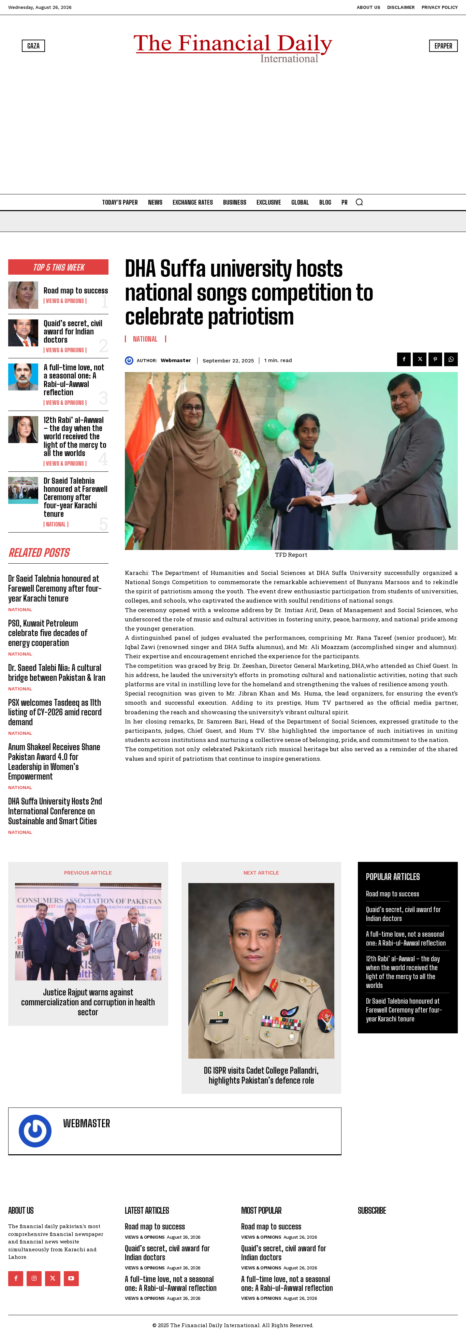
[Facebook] (404, 359)
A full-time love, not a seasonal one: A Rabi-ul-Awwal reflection (74, 380)
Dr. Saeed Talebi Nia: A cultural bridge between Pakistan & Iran (56, 673)
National (56, 524)
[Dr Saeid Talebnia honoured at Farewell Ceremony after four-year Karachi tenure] (23, 490)
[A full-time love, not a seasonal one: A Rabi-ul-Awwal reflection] (23, 376)
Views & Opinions (65, 301)
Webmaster (176, 360)
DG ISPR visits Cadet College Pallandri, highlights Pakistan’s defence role (261, 1075)
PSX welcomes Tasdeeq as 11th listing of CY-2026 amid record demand (55, 712)
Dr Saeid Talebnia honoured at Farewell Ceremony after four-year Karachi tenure (75, 497)
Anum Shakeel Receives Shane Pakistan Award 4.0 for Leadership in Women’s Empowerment (54, 761)
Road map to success (76, 290)
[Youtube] (71, 1278)
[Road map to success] (23, 294)
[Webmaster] (131, 360)
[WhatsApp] (451, 359)
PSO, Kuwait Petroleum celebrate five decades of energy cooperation (47, 633)
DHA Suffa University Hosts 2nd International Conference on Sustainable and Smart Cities (55, 811)
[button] (359, 202)
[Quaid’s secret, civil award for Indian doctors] (23, 332)
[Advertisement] (233, 130)
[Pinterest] (435, 359)
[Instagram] (34, 1278)
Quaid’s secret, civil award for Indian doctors (73, 331)
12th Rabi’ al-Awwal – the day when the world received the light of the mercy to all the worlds (75, 436)
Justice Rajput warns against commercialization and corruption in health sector (88, 1002)
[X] (419, 359)
